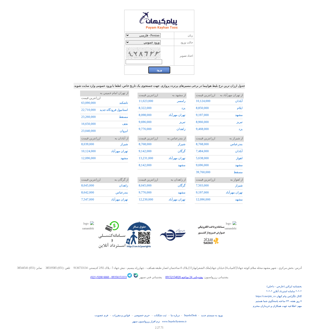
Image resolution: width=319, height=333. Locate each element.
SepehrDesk (190, 315)
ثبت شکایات (160, 315)
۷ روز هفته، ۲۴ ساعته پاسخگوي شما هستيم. (278, 301)
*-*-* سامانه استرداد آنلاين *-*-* (284, 291)
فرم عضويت (101, 315)
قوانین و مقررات (121, 315)
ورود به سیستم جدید (212, 315)
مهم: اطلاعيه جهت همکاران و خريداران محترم (277, 306)
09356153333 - (118, 277)
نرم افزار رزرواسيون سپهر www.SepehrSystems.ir (159, 321)
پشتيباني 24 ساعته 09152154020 (184, 277)
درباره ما (175, 315)
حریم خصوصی (142, 315)
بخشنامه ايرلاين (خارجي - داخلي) (284, 286)
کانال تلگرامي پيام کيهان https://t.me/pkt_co (279, 296)
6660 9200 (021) (99, 277)
